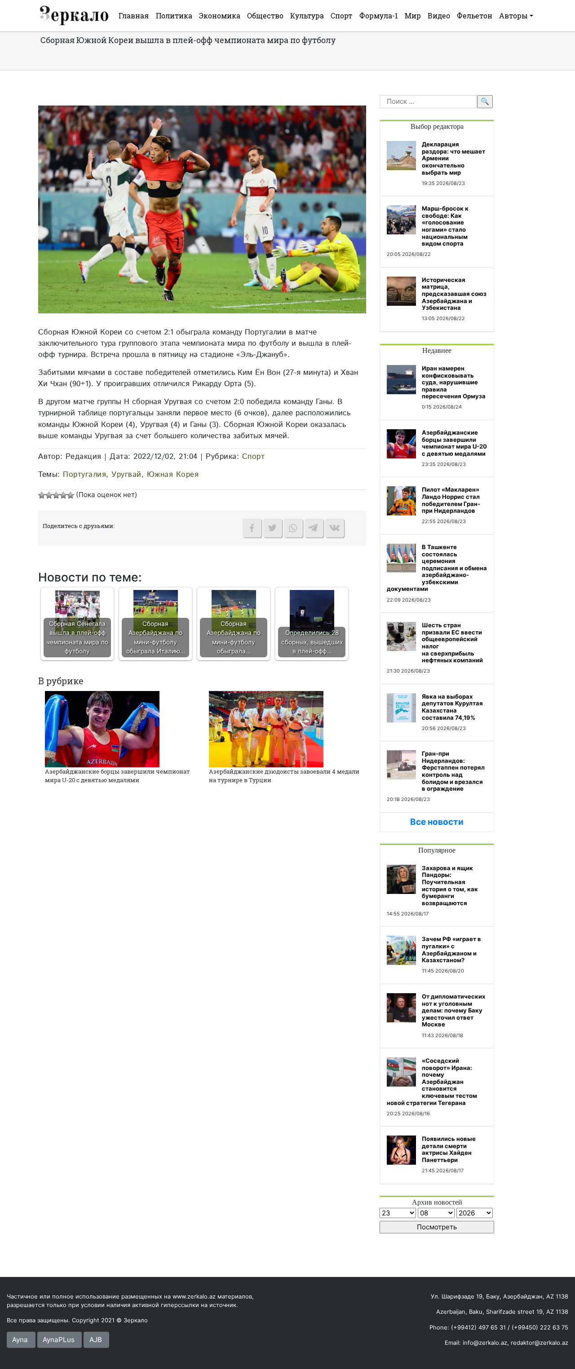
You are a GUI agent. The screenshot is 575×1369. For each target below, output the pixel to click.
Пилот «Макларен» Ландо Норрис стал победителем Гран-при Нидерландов (451, 500)
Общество (265, 15)
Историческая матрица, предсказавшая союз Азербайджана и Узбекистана (454, 293)
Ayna (20, 1339)
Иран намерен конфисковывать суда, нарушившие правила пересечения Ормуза (454, 382)
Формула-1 (378, 15)
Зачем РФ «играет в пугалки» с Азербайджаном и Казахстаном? (451, 949)
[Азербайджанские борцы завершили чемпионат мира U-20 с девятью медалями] (102, 728)
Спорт (341, 15)
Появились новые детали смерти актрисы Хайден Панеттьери (449, 1149)
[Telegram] (314, 528)
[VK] (334, 528)
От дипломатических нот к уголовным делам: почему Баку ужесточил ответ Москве (453, 1010)
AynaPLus (59, 1339)
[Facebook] (252, 528)
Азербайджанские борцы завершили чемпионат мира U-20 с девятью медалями (117, 775)
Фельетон (474, 15)
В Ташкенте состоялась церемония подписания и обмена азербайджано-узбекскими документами (437, 568)
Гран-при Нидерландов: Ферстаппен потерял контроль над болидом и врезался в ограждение (453, 771)
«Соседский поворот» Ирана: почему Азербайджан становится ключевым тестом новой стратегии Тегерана (432, 1081)
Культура (307, 15)
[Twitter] (272, 528)
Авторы (513, 15)
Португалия (84, 474)
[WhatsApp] (293, 528)
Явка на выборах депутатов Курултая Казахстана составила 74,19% (452, 707)
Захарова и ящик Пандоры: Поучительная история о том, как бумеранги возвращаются (450, 885)
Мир (413, 15)
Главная (134, 15)
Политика (174, 15)
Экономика (219, 15)
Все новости (437, 822)
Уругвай (126, 474)
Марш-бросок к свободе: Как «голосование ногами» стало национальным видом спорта (445, 226)
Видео (439, 15)
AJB (95, 1339)
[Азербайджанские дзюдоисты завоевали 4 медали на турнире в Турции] (266, 728)
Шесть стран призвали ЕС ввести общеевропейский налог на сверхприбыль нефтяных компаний (452, 642)
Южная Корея (173, 474)
